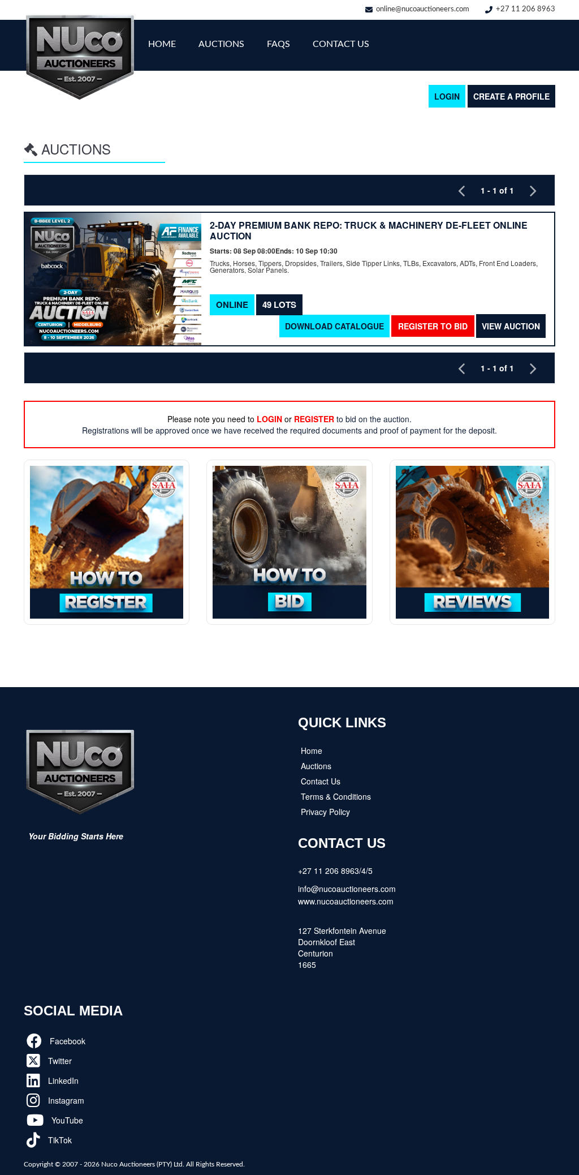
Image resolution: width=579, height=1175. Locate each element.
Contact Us (341, 44)
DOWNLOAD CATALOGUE (334, 326)
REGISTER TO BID (433, 326)
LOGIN (447, 96)
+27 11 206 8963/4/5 (335, 870)
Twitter (59, 1060)
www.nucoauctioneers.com (346, 901)
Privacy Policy (325, 811)
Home (162, 44)
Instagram (65, 1100)
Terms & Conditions (336, 796)
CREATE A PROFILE (511, 96)
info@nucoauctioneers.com (347, 888)
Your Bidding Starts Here (75, 836)
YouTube (66, 1120)
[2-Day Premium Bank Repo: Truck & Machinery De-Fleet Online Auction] (113, 279)
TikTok (59, 1140)
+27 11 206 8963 (525, 9)
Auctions (221, 44)
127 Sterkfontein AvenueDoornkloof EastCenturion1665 (342, 947)
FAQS (278, 44)
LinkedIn (62, 1080)
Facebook (66, 1041)
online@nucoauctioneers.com (422, 9)
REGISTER (314, 418)
